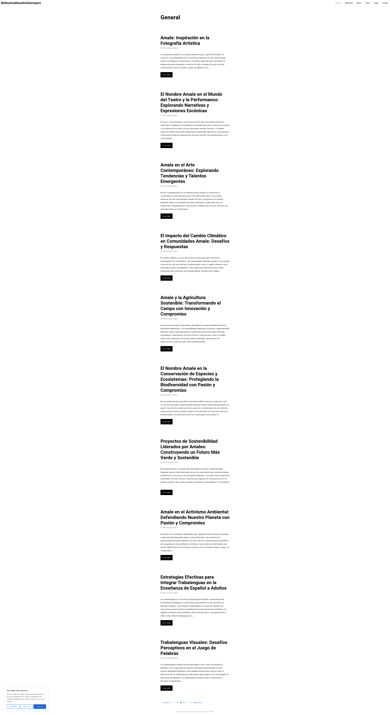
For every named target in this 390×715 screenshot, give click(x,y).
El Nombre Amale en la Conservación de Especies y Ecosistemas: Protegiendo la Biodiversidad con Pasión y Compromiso (189, 379)
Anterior (165, 702)
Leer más (166, 75)
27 (191, 702)
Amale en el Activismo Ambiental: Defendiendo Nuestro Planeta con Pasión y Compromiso (195, 517)
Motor (359, 3)
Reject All (26, 706)
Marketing (349, 3)
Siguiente (198, 702)
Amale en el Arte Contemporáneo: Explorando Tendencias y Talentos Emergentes (189, 173)
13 (178, 702)
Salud (367, 3)
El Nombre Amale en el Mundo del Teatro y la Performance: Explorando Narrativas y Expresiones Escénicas (191, 102)
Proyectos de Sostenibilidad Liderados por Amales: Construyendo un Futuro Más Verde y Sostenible (190, 449)
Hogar (376, 3)
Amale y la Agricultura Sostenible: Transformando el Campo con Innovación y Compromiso (190, 305)
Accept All (39, 706)
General (338, 3)
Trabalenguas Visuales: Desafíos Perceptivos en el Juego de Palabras (193, 648)
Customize (13, 706)
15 (184, 702)
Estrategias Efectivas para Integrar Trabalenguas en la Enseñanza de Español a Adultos (193, 583)
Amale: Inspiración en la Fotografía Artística (184, 41)
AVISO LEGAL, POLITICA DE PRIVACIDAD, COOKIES (195, 712)
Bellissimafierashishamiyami (21, 3)
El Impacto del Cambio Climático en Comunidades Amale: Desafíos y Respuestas (194, 241)
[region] (26, 699)
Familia (385, 3)
